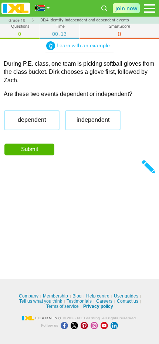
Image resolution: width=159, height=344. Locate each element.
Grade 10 (17, 20)
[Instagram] (96, 325)
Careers (104, 301)
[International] (42, 8)
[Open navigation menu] (149, 8)
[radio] (32, 120)
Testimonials (79, 301)
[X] (76, 325)
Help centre (97, 296)
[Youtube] (106, 325)
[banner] (15, 8)
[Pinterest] (86, 325)
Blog (77, 296)
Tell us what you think (40, 301)
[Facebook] (66, 325)
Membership (55, 296)
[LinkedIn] (115, 325)
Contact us (127, 301)
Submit (29, 149)
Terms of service (62, 306)
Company (28, 296)
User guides (126, 296)
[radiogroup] (79, 123)
